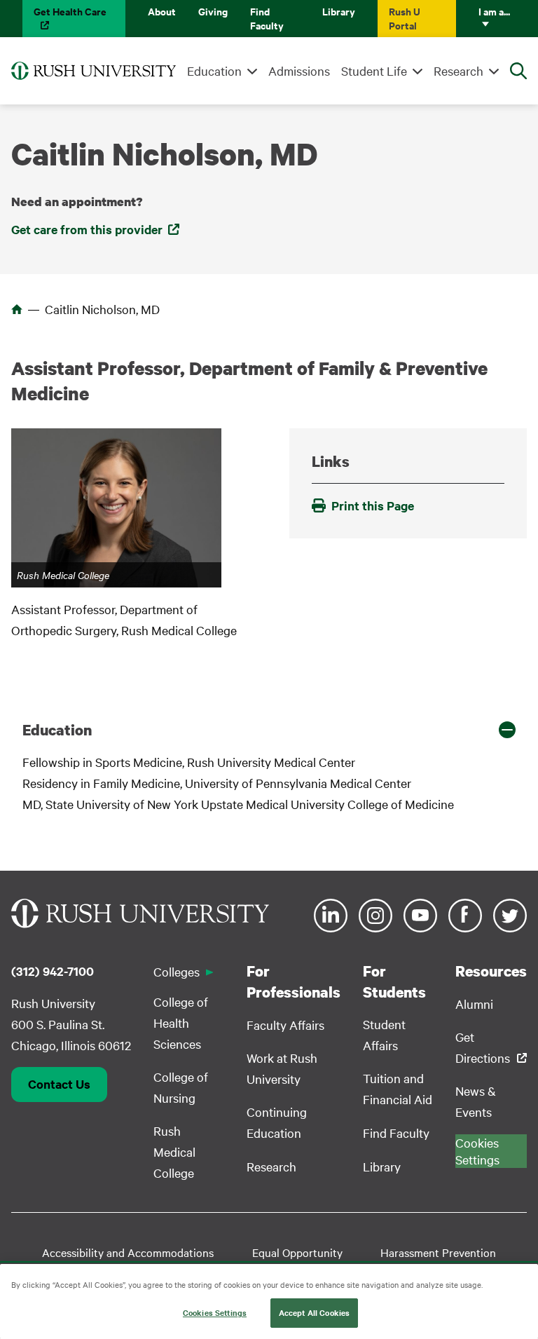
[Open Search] (518, 70)
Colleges (176, 971)
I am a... (494, 11)
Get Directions (482, 1047)
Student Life (374, 70)
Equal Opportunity (297, 1252)
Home (16, 309)
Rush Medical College (174, 1151)
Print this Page (372, 505)
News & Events (475, 1101)
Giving (213, 11)
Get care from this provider (87, 229)
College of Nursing (180, 1087)
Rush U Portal (404, 18)
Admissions (299, 70)
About (162, 11)
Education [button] (57, 730)
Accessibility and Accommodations (128, 1252)
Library (338, 11)
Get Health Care (70, 11)
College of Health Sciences (180, 1022)
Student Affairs (384, 1034)
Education (214, 70)
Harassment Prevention (438, 1252)
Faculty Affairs (285, 1025)
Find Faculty (267, 18)
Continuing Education (277, 1122)
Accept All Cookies (314, 1312)
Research (458, 70)
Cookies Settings (215, 1312)
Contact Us (59, 1083)
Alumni (474, 1003)
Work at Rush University (282, 1068)
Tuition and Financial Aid (397, 1088)
